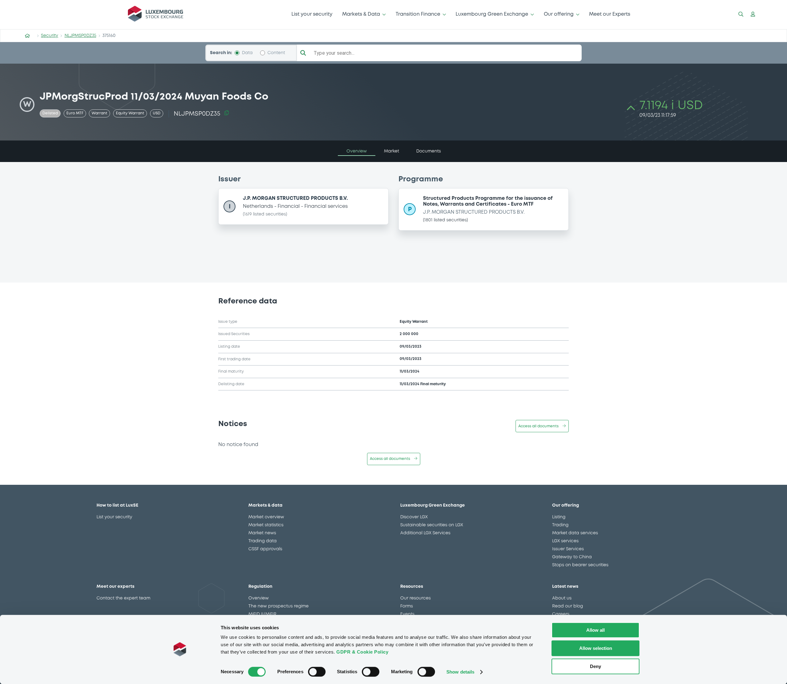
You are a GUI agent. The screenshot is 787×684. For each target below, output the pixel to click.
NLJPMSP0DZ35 (80, 36)
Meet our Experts (609, 14)
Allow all (595, 630)
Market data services (575, 533)
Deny (595, 666)
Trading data (262, 541)
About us (561, 598)
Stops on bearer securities (580, 565)
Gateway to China (572, 557)
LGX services (565, 541)
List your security (311, 14)
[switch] (317, 672)
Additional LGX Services (425, 533)
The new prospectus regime (278, 606)
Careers (560, 614)
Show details (460, 671)
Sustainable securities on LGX (431, 525)
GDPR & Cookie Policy (362, 651)
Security (49, 36)
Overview (258, 598)
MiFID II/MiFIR (262, 614)
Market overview (266, 517)
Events (407, 614)
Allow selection (595, 648)
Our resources (415, 598)
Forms (406, 606)
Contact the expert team (123, 598)
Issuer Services (568, 549)
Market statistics (265, 525)
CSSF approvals (265, 549)
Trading (560, 525)
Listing (558, 517)
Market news (262, 533)
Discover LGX (414, 517)
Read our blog (567, 606)
